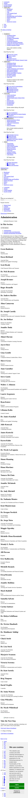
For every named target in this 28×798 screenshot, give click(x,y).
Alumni (5, 3)
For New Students (11, 75)
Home (2, 213)
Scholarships (10, 104)
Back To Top (4, 738)
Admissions (7, 61)
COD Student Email (12, 13)
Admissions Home (11, 63)
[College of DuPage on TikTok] (4, 785)
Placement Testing (11, 74)
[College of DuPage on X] (4, 778)
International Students (12, 71)
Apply (5, 741)
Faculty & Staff (7, 6)
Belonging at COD (11, 153)
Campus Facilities (11, 152)
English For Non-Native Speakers (15, 43)
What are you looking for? (7, 198)
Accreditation (10, 39)
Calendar (6, 206)
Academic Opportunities (13, 38)
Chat (8, 12)
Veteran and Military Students (14, 73)
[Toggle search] (1, 197)
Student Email (7, 205)
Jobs (5, 755)
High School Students (12, 70)
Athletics (9, 124)
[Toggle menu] (1, 31)
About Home (10, 143)
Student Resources (11, 121)
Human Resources (11, 149)
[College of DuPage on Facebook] (4, 777)
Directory (9, 14)
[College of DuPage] (6, 29)
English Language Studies (13, 45)
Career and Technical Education (15, 42)
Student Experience (8, 118)
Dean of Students (11, 125)
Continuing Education (12, 41)
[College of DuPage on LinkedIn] (4, 781)
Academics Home (11, 35)
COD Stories (10, 154)
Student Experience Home (13, 120)
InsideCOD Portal (11, 17)
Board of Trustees (11, 147)
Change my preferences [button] (17, 791)
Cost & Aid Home (11, 95)
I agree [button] (17, 784)
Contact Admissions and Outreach (15, 68)
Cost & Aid (6, 93)
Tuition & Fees (10, 96)
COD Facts (9, 150)
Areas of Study (10, 36)
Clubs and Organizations (13, 122)
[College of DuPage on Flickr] (4, 782)
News (8, 20)
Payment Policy (11, 102)
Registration (7, 209)
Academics (6, 34)
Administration (10, 145)
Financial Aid (10, 100)
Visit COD (9, 77)
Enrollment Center (11, 64)
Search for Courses (11, 21)
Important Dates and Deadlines (14, 16)
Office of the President (12, 146)
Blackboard (10, 9)
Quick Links (7, 7)
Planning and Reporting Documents (12, 233)
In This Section (4, 227)
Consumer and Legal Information (12, 232)
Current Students (8, 4)
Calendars (9, 10)
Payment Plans (10, 103)
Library (8, 19)
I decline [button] (17, 787)
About (5, 142)
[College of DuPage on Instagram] (4, 784)
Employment (7, 208)
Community (7, 2)
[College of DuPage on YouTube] (4, 779)
